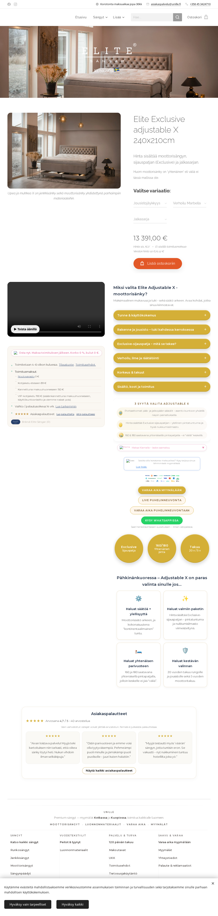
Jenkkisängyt (19, 858)
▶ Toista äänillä (25, 329)
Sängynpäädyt (20, 873)
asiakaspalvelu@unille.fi (166, 4)
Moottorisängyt (21, 865)
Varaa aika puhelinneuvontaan (162, 510)
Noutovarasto (26, 376)
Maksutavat (117, 850)
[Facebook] (9, 4)
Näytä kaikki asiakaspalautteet (109, 770)
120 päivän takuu (121, 842)
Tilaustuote (66, 364)
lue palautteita (65, 414)
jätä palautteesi (85, 414)
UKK (112, 858)
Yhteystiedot (168, 858)
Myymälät (165, 850)
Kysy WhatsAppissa (162, 520)
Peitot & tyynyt (70, 842)
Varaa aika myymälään (162, 490)
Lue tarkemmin (66, 406)
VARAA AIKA (136, 824)
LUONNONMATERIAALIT (103, 824)
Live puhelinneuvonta (161, 500)
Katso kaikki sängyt (24, 842)
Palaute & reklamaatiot (175, 865)
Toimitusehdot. (86, 364)
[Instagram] (15, 4)
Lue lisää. (141, 467)
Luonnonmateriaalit (74, 850)
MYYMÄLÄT (159, 824)
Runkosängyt (19, 850)
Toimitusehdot (119, 865)
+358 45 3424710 (200, 4)
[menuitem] (82, 17)
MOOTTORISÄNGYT (65, 824)
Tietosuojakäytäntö (123, 873)
